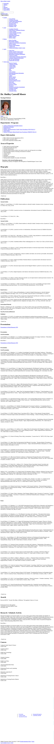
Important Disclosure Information (16, 73)
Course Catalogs (12, 31)
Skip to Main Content (5, 1)
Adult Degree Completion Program (17, 30)
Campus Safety (12, 66)
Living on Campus (13, 55)
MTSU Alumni (12, 44)
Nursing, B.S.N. (7, 128)
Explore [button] (5, 17)
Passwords (11, 82)
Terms (33, 741)
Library (10, 75)
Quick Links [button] (6, 61)
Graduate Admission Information (16, 58)
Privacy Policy (12, 83)
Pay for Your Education (14, 59)
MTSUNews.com (13, 79)
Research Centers (13, 25)
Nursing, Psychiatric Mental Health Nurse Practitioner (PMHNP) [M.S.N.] (19, 132)
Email (2, 116)
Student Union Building (14, 45)
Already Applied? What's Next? (16, 51)
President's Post (12, 23)
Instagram (37, 714)
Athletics (5, 4)
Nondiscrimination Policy (25, 741)
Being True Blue (12, 40)
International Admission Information (17, 54)
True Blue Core (12, 89)
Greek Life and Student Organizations (17, 42)
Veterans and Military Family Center (17, 47)
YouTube (23, 716)
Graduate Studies (13, 34)
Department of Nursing (8, 127)
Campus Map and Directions (15, 21)
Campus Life (12, 46)
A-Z (4, 6)
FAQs (10, 70)
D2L (10, 69)
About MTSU (12, 18)
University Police (13, 90)
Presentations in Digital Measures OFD (9, 327)
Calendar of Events (13, 64)
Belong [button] (5, 39)
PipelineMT (6, 3)
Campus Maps (12, 65)
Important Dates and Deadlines (16, 53)
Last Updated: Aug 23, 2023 (7, 742)
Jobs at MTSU (12, 74)
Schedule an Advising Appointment (17, 87)
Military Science (12, 36)
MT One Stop (12, 78)
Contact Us (11, 68)
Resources (11, 85)
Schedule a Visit (12, 26)
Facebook (21, 714)
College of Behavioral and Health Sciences (12, 125)
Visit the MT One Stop (14, 60)
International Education (14, 35)
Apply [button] (4, 49)
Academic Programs (13, 20)
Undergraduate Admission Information (17, 56)
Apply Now (11, 50)
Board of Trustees (13, 63)
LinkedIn (37, 715)
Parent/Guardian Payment (14, 80)
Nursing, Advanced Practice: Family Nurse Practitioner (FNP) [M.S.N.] (19, 129)
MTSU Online (12, 37)
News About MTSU (13, 22)
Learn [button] (4, 27)
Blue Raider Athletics (13, 41)
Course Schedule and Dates (15, 32)
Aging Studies (6, 130)
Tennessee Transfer (13, 88)
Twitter (22, 715)
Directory (5, 7)
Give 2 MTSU (12, 71)
